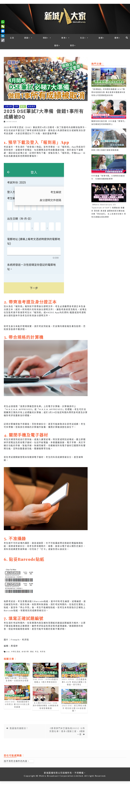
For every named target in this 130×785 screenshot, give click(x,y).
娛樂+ (101, 38)
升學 (16, 106)
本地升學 (25, 652)
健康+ (27, 38)
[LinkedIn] (3, 35)
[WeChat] (3, 26)
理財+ (45, 38)
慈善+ (73, 45)
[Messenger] (3, 31)
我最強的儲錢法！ (19, 728)
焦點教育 (31, 106)
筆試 (32, 652)
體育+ (117, 38)
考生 (37, 652)
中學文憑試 (15, 652)
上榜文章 (8, 106)
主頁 (12, 38)
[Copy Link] (3, 40)
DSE (8, 652)
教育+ (64, 38)
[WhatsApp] (3, 22)
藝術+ (57, 45)
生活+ (83, 38)
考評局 (42, 652)
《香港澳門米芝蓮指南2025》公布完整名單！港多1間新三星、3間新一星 (67, 731)
